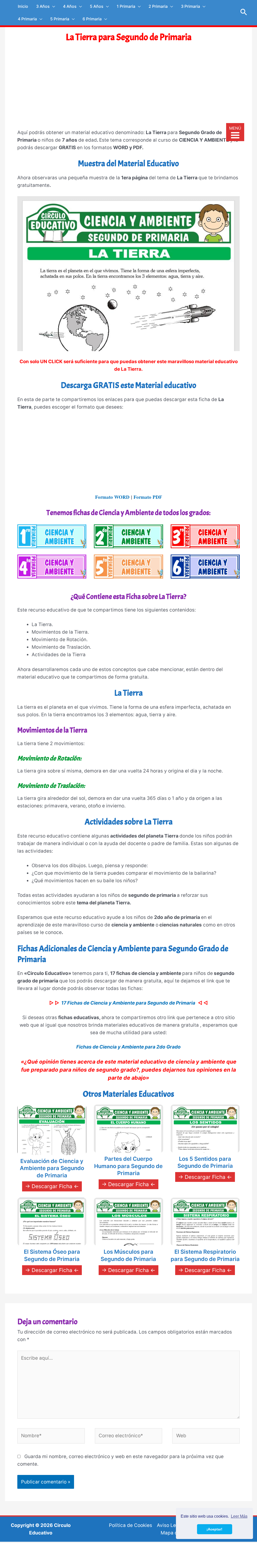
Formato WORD (112, 496)
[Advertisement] (128, 91)
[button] (243, 12)
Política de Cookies (130, 1525)
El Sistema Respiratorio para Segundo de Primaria (205, 1255)
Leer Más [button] (239, 1516)
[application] (52, 6)
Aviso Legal (170, 1525)
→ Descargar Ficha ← (52, 1186)
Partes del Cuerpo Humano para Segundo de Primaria (128, 1165)
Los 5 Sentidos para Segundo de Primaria (205, 1162)
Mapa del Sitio (177, 1533)
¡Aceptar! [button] (214, 1529)
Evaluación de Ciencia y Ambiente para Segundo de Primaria (52, 1168)
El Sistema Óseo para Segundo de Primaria (52, 1255)
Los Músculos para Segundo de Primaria (128, 1255)
